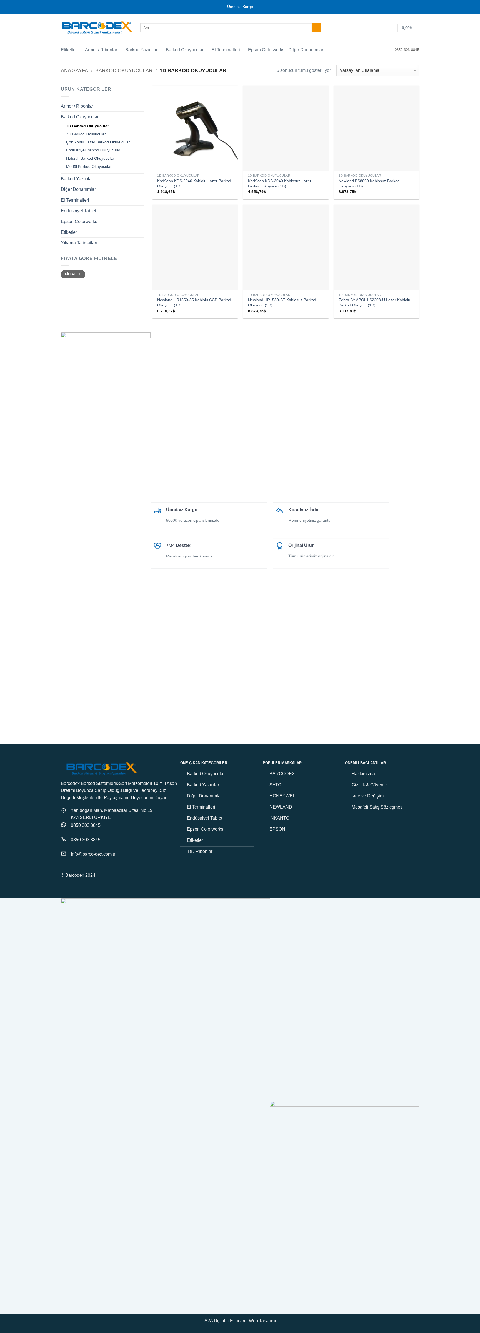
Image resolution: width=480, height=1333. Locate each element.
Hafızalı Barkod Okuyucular (90, 158)
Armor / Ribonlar (101, 49)
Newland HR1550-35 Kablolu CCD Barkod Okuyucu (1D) (194, 302)
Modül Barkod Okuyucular (89, 166)
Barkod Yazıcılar (141, 49)
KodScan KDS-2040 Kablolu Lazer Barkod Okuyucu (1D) (194, 183)
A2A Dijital (214, 1320)
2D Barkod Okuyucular (86, 134)
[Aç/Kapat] (141, 106)
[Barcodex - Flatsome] (96, 28)
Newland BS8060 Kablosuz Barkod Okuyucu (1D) (369, 183)
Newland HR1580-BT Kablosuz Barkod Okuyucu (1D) (282, 302)
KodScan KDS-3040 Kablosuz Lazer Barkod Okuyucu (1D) (279, 183)
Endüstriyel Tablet (78, 210)
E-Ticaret (239, 1320)
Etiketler (69, 49)
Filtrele (73, 274)
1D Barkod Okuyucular (87, 126)
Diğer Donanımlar (305, 49)
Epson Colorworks (266, 49)
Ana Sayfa (74, 70)
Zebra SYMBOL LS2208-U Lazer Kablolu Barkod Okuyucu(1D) (374, 302)
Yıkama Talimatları (79, 242)
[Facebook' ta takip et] (64, 868)
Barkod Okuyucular (185, 49)
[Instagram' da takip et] (71, 868)
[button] (391, 28)
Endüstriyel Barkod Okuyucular (93, 150)
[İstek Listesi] (377, 28)
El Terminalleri (226, 49)
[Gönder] (316, 27)
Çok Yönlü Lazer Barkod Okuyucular (98, 142)
